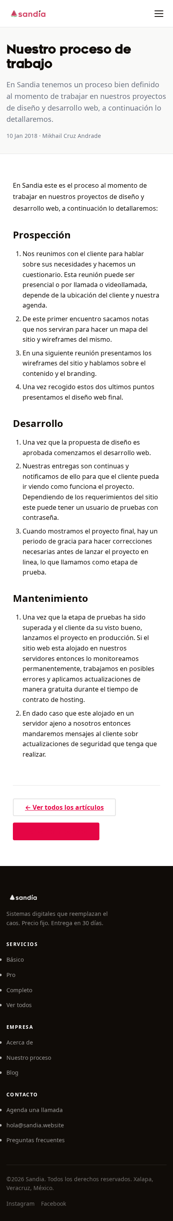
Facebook (53, 1203)
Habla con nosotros (56, 831)
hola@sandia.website (35, 1125)
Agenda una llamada (34, 1110)
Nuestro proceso (28, 1057)
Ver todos (19, 1005)
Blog (12, 1072)
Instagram (20, 1203)
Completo (19, 990)
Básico (15, 959)
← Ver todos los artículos (64, 807)
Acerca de (19, 1042)
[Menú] (159, 13)
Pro (10, 975)
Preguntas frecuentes (35, 1140)
